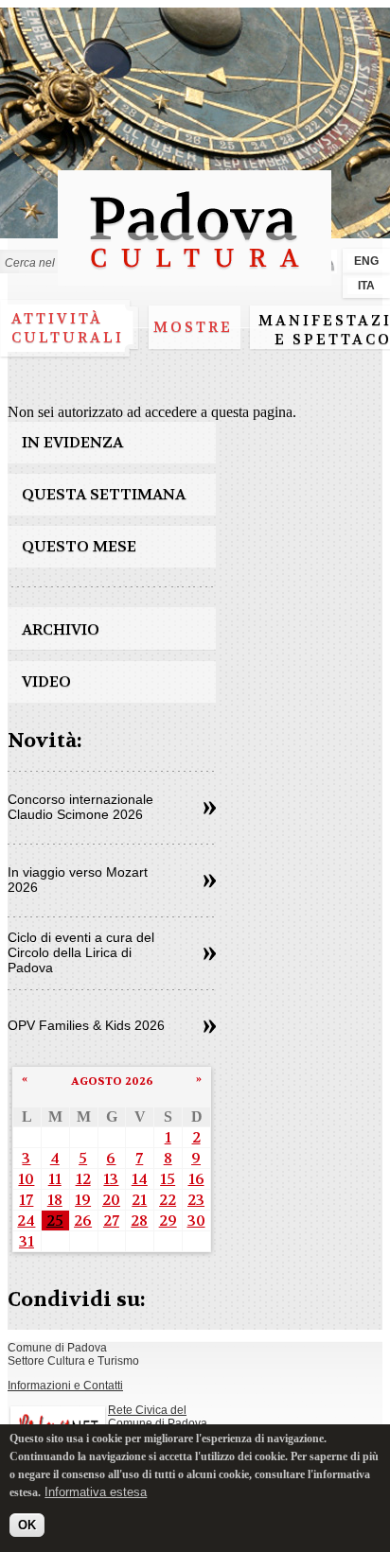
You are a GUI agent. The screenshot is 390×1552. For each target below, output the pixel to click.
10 (26, 1179)
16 (196, 1179)
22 (167, 1200)
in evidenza (72, 442)
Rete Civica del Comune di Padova (157, 1417)
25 (54, 1220)
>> (210, 808)
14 (140, 1179)
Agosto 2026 (112, 1081)
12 (83, 1179)
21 (139, 1200)
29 (168, 1220)
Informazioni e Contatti (65, 1385)
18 (54, 1200)
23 (195, 1200)
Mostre (193, 327)
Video (46, 681)
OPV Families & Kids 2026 (86, 1025)
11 (55, 1179)
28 (139, 1220)
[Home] (194, 277)
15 (167, 1179)
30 (196, 1220)
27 (111, 1220)
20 (111, 1200)
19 (83, 1200)
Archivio (60, 629)
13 (110, 1179)
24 (26, 1220)
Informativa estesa (95, 1492)
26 (83, 1220)
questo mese (79, 546)
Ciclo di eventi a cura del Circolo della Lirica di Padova (81, 952)
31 (26, 1241)
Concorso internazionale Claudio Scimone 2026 (80, 807)
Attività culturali (67, 328)
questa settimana (104, 494)
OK (27, 1525)
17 (26, 1200)
